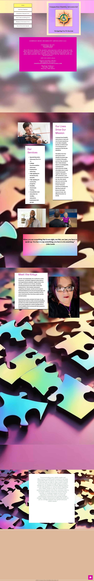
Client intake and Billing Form (23, 17)
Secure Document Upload (23, 26)
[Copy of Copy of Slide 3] (58, 519)
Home (22, 5)
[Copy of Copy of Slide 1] (52, 519)
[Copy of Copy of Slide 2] (47, 519)
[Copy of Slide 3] (53, 519)
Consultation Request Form (22, 13)
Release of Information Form (23, 22)
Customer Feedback (23, 9)
